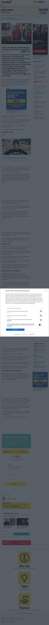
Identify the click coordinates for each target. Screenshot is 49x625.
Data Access (24, 334)
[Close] (46, 291)
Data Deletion (17, 334)
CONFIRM (15, 329)
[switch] (40, 311)
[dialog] (24, 312)
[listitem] (24, 308)
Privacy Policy (32, 334)
